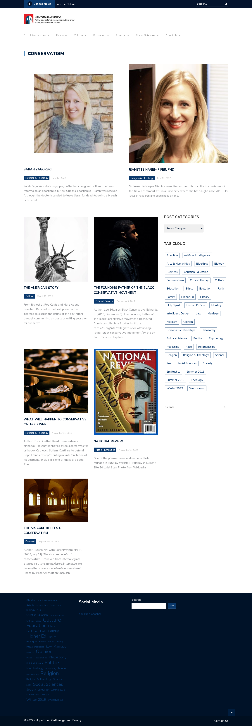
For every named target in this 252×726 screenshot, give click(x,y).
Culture (78, 35)
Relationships (206, 347)
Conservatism (175, 280)
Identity (216, 305)
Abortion (172, 255)
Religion (172, 355)
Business (61, 35)
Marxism (172, 322)
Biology (219, 264)
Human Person (195, 305)
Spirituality (173, 372)
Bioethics (202, 264)
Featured (30, 541)
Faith (221, 288)
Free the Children (66, 4)
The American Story (41, 288)
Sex (169, 363)
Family (171, 297)
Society (208, 363)
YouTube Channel (90, 614)
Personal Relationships (181, 330)
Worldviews (197, 388)
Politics (198, 338)
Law (198, 313)
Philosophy (208, 330)
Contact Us (221, 721)
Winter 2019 (175, 388)
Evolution (205, 288)
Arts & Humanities (35, 35)
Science (120, 35)
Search (136, 600)
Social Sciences (145, 35)
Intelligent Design (178, 313)
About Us (171, 35)
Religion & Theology (36, 178)
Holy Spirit (173, 305)
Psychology (216, 338)
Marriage (213, 313)
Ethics (189, 288)
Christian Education (196, 272)
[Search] (226, 3)
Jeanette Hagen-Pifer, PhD (151, 169)
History (204, 297)
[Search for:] (208, 3)
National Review (108, 441)
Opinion (188, 322)
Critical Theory (199, 280)
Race (189, 347)
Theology (197, 380)
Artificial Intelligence (197, 255)
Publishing (173, 347)
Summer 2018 (195, 372)
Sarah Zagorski (37, 169)
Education (99, 35)
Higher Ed (187, 297)
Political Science (104, 301)
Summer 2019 (175, 380)
